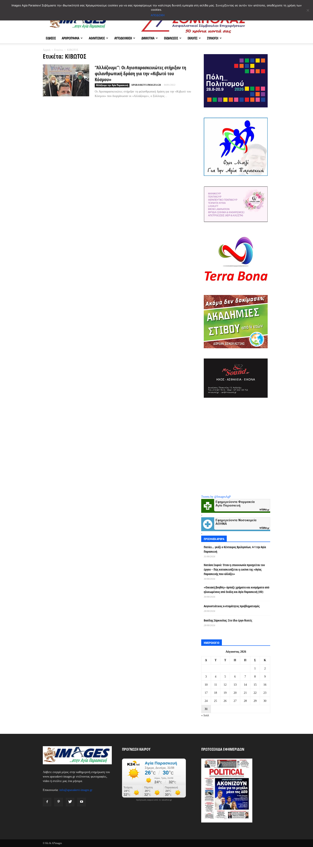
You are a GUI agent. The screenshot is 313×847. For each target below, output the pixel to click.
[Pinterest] (58, 802)
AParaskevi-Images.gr (146, 85)
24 (206, 700)
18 (215, 692)
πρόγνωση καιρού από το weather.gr (154, 800)
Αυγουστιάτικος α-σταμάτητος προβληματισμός (232, 606)
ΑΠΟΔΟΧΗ (158, 15)
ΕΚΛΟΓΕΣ (192, 38)
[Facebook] (47, 802)
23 (264, 692)
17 (206, 692)
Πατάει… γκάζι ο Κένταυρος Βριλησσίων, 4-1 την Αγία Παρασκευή (235, 549)
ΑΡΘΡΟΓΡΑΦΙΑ (70, 38)
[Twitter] (70, 802)
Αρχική (46, 49)
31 (206, 709)
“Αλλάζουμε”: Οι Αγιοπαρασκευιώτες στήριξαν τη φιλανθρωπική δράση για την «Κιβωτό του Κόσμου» (140, 73)
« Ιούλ (205, 715)
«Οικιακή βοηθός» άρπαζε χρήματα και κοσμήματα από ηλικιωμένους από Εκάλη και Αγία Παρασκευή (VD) (236, 589)
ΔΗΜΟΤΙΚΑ (147, 38)
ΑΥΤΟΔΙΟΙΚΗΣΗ (123, 38)
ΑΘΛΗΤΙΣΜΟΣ (97, 38)
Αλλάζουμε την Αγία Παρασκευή (112, 85)
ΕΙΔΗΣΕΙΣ (51, 38)
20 (235, 692)
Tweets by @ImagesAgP (216, 496)
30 (264, 700)
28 (245, 700)
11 (215, 684)
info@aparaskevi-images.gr (75, 790)
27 (235, 700)
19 (225, 692)
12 (225, 684)
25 (215, 700)
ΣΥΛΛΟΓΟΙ (212, 38)
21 (245, 692)
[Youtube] (81, 802)
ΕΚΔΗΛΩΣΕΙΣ (171, 38)
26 (225, 700)
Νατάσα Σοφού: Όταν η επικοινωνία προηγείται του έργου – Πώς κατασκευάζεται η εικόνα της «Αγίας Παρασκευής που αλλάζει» (234, 569)
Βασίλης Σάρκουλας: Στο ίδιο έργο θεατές (228, 620)
